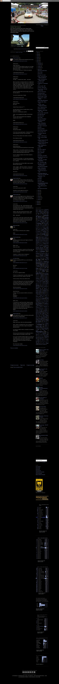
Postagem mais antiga (30, 365)
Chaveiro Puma (44, 229)
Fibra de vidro (46, 256)
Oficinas (46, 296)
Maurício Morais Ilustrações (40, 474)
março (39, 196)
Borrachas (37, 221)
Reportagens (39, 331)
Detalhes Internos (38, 238)
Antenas (41, 215)
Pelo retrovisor (39, 303)
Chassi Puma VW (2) (42, 406)
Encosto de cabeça (40, 244)
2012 (38, 60)
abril (39, 194)
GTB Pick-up (46, 265)
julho (39, 190)
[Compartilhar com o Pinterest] (32, 51)
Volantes (44, 344)
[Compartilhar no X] (30, 51)
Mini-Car (41, 289)
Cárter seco (40, 228)
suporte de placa (46, 338)
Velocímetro (43, 343)
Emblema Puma (46, 243)
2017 (38, 52)
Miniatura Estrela (38, 290)
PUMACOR (41, 378)
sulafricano (41, 338)
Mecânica (45, 286)
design (37, 237)
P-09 (46, 299)
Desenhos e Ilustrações (44, 236)
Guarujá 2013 (38, 272)
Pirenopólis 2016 (46, 304)
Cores (38, 234)
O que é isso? (40, 73)
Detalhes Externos (44, 237)
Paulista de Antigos (44, 302)
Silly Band (41, 337)
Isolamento (37, 277)
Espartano (45, 246)
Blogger (42, 25)
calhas (47, 222)
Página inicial (22, 365)
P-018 (43, 298)
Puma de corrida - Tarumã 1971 (43, 112)
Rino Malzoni (43, 334)
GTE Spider (42, 270)
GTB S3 (37, 267)
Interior (42, 276)
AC (36, 209)
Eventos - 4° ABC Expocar (42, 135)
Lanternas (37, 278)
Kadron (46, 277)
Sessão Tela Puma (19, 52)
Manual (42, 286)
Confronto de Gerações (39, 232)
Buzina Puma (38, 222)
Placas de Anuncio (45, 305)
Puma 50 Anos (45, 312)
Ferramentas (41, 256)
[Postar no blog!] (29, 51)
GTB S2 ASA (45, 266)
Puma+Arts (39, 127)
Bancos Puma (46, 219)
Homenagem (46, 273)
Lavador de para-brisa (39, 280)
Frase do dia (42, 260)
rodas (48, 334)
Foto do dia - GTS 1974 (42, 75)
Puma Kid (39, 320)
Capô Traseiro (39, 224)
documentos (42, 242)
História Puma (39, 273)
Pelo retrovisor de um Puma (42, 188)
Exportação (38, 253)
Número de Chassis (43, 295)
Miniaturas (45, 290)
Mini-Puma (45, 289)
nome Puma (43, 294)
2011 (38, 61)
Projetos (37, 311)
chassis (39, 229)
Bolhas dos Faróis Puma (42, 91)
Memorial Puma (44, 287)
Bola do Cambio (44, 220)
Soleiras (46, 337)
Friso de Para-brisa (39, 261)
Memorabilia (38, 287)
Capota (46, 224)
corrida (43, 234)
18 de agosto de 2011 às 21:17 (20, 262)
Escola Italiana (39, 246)
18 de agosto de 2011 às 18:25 (20, 234)
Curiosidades (46, 235)
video (41, 344)
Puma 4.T (45, 311)
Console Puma (46, 232)
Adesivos (40, 211)
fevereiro (39, 197)
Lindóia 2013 (45, 281)
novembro (39, 64)
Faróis (43, 253)
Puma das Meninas (43, 316)
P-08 (43, 299)
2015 (38, 55)
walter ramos (15, 225)
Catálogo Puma (46, 228)
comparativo (45, 231)
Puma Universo (38, 470)
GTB (41, 265)
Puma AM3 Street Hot (41, 114)
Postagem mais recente (14, 365)
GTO (39, 271)
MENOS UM (38, 288)
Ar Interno (47, 216)
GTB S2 (38, 266)
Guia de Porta (45, 272)
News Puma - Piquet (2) (42, 149)
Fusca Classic (38, 466)
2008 (38, 204)
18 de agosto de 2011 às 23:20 (20, 288)
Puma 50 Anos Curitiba (40, 313)
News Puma (39, 294)
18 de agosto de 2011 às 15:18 (20, 99)
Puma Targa (38, 322)
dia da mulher (43, 239)
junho (39, 191)
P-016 (40, 298)
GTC (45, 267)
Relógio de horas (40, 330)
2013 (38, 58)
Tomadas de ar (38, 343)
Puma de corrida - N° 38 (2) (42, 96)
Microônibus (37, 289)
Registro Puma (44, 329)
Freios (46, 260)
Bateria (39, 220)
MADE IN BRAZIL (44, 285)
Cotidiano (37, 235)
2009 (38, 202)
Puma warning (38, 323)
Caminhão (39, 223)
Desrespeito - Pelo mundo (42, 94)
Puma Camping (44, 314)
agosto (39, 69)
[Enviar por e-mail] (28, 51)
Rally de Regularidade (45, 328)
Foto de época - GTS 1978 (42, 155)
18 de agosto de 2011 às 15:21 (20, 124)
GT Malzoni (40, 264)
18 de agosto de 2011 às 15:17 (20, 74)
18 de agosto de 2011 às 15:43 (20, 201)
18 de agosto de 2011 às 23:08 (20, 268)
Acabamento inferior (40, 209)
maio (39, 193)
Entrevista (41, 245)
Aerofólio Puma (46, 211)
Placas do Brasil (39, 306)
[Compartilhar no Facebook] (31, 51)
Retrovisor (37, 334)
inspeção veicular (44, 274)
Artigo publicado (45, 217)
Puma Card (38, 315)
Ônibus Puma (42, 297)
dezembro (39, 63)
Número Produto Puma (40, 296)
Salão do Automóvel (40, 335)
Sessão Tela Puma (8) (41, 108)
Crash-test (41, 235)
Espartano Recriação (39, 247)
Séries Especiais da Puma (39, 336)
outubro (39, 66)
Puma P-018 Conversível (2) (42, 130)
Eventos (42, 251)
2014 (38, 57)
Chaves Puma (38, 230)
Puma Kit (43, 320)
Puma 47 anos (38, 312)
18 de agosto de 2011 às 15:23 (20, 183)
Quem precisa (38, 328)
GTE (37, 268)
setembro (39, 67)
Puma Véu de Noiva (44, 322)
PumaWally (39, 324)
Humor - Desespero (41, 152)
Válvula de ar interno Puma (42, 70)
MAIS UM (37, 286)
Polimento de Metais (41, 128)
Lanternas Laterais (44, 278)
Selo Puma (45, 335)
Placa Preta (39, 305)
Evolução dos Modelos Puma (40, 252)
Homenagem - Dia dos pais (42, 125)
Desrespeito (40, 178)
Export (46, 252)
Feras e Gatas (40, 72)
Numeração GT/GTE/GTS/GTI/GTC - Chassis (43, 388)
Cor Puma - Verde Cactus (42, 87)
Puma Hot (47, 319)
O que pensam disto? (41, 93)
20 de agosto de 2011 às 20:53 (20, 311)
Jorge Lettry (42, 277)
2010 (38, 201)
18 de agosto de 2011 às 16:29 (20, 222)
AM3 (48, 212)
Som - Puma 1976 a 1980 (42, 162)
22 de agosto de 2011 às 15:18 (20, 345)
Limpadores (47, 280)
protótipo (41, 311)
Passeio (38, 302)
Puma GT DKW (39, 319)
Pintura (42, 304)
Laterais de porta (44, 279)
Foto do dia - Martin (41, 181)
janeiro (39, 199)
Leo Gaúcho (15, 258)
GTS (43, 271)
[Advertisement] (19, 356)
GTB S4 (41, 267)
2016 (38, 54)
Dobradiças (37, 242)
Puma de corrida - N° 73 (42, 131)
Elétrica (41, 243)
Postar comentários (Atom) (17, 367)
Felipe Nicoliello (15, 178)
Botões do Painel (43, 221)
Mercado (45, 288)
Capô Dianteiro (46, 223)
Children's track (43, 230)
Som (36, 338)
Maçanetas (38, 285)
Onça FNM (37, 297)
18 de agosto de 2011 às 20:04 (20, 242)
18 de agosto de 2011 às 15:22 (20, 175)
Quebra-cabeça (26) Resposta (43, 100)
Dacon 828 (38, 236)
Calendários (43, 222)
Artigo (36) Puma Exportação (42, 166)
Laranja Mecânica (38, 279)
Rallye (38, 329)
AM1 (41, 212)
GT (48, 262)
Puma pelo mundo (41, 81)
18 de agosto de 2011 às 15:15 (20, 61)
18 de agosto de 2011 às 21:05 (20, 255)
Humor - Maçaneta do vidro (42, 107)
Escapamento (46, 245)
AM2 (44, 212)
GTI (48, 270)
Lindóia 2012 (39, 281)
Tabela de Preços (40, 339)
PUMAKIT (47, 323)
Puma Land (38, 469)
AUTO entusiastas (39, 473)
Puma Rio (45, 321)
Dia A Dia (44, 238)
